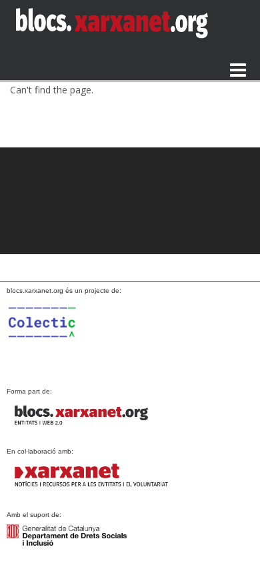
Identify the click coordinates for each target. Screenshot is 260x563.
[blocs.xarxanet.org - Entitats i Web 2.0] (90, 415)
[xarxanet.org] (90, 475)
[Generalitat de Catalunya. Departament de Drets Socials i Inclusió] (67, 534)
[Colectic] (67, 335)
